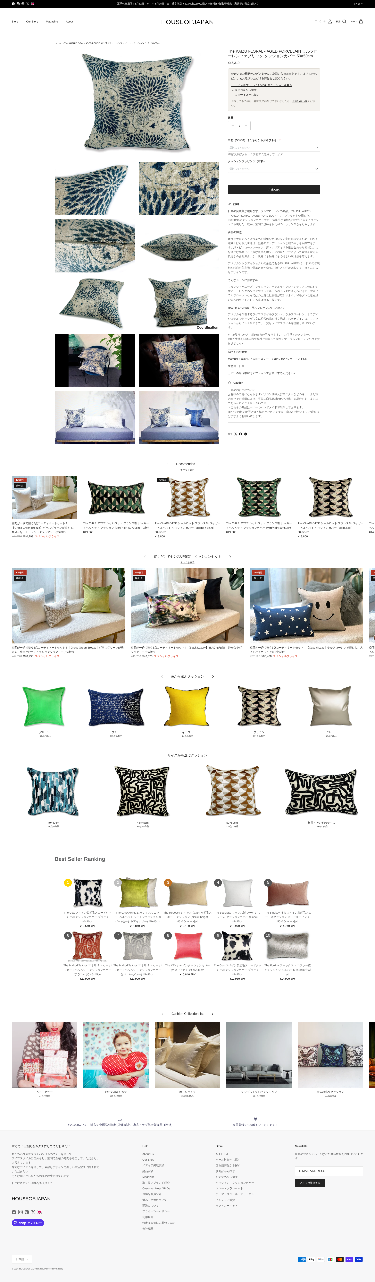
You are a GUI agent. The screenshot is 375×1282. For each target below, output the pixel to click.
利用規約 (147, 1217)
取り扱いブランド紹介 (156, 1182)
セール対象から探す (228, 1159)
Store (15, 21)
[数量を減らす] (231, 125)
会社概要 (147, 1228)
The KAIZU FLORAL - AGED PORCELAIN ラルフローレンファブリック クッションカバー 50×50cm (112, 43)
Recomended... (187, 464)
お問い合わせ (299, 101)
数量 (230, 117)
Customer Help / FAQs (156, 1188)
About (69, 21)
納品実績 (147, 1171)
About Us (148, 1154)
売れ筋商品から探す (228, 1165)
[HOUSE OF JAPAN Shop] (187, 22)
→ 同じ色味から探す (244, 89)
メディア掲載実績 (153, 1165)
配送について (150, 1205)
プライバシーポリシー (156, 1211)
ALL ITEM (222, 1154)
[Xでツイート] (235, 434)
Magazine (52, 21)
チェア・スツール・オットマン (235, 1194)
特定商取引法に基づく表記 (158, 1222)
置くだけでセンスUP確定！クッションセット (187, 556)
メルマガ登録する (310, 1182)
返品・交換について (154, 1199)
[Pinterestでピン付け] (245, 434)
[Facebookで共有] (240, 434)
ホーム (58, 43)
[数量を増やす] (247, 125)
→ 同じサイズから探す (245, 94)
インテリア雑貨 (225, 1199)
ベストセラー (64, 866)
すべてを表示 (187, 470)
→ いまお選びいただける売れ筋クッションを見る (261, 85)
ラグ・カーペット (227, 1205)
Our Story (32, 21)
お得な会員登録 (152, 1194)
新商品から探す (225, 1171)
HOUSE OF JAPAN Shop (31, 1269)
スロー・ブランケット (229, 1188)
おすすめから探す (227, 1176)
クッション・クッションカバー (235, 1182)
